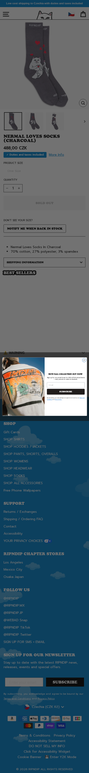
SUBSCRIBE (65, 391)
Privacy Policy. (58, 399)
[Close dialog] (84, 360)
